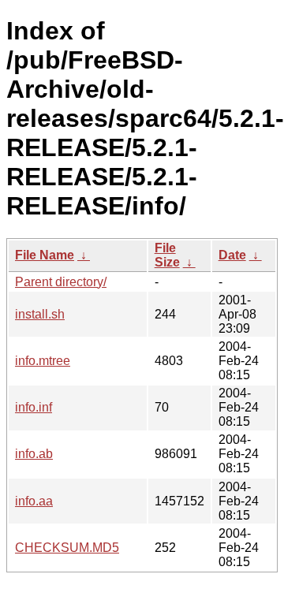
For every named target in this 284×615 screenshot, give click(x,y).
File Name (44, 255)
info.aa (34, 501)
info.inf (33, 407)
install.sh (40, 314)
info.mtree (42, 360)
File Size (167, 255)
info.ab (34, 453)
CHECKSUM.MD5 (67, 547)
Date (232, 255)
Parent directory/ (60, 282)
